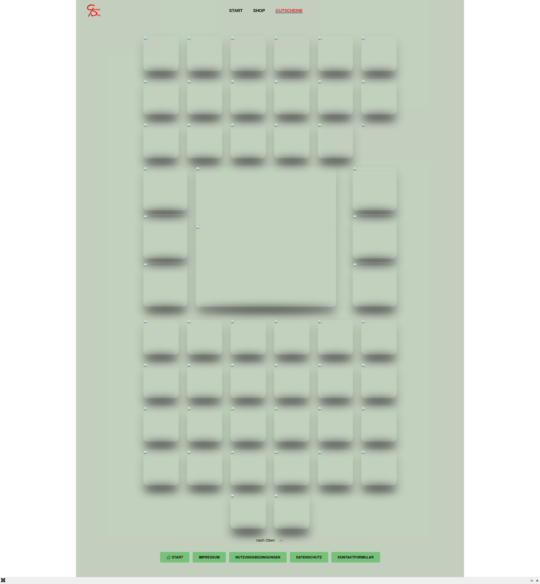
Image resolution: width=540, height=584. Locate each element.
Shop (259, 10)
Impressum (209, 557)
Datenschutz (309, 557)
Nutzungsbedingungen (257, 557)
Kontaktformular (356, 557)
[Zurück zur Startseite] (92, 10)
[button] (281, 541)
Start (236, 10)
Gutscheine (289, 10)
